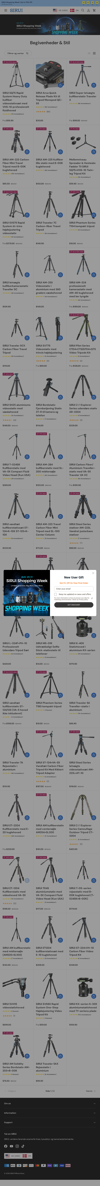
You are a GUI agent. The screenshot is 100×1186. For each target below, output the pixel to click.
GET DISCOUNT (74, 605)
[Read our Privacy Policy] (91, 598)
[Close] (93, 573)
